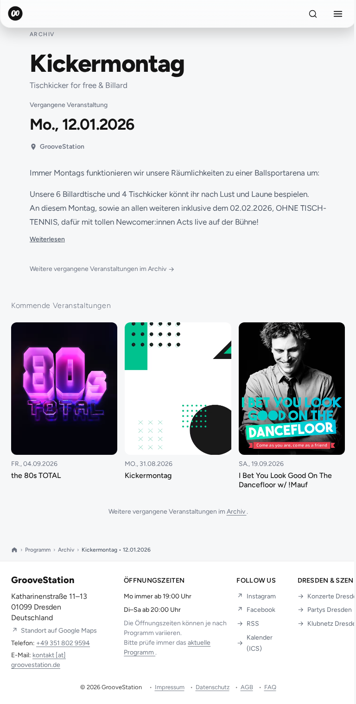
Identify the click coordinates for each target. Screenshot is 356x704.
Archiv (237, 511)
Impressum (169, 687)
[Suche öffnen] (313, 14)
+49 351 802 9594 (63, 643)
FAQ (270, 687)
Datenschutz (212, 687)
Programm (38, 550)
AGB (247, 687)
